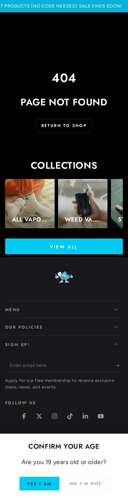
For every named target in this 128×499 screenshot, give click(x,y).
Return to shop (64, 126)
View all (64, 247)
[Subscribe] (119, 365)
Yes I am (39, 484)
